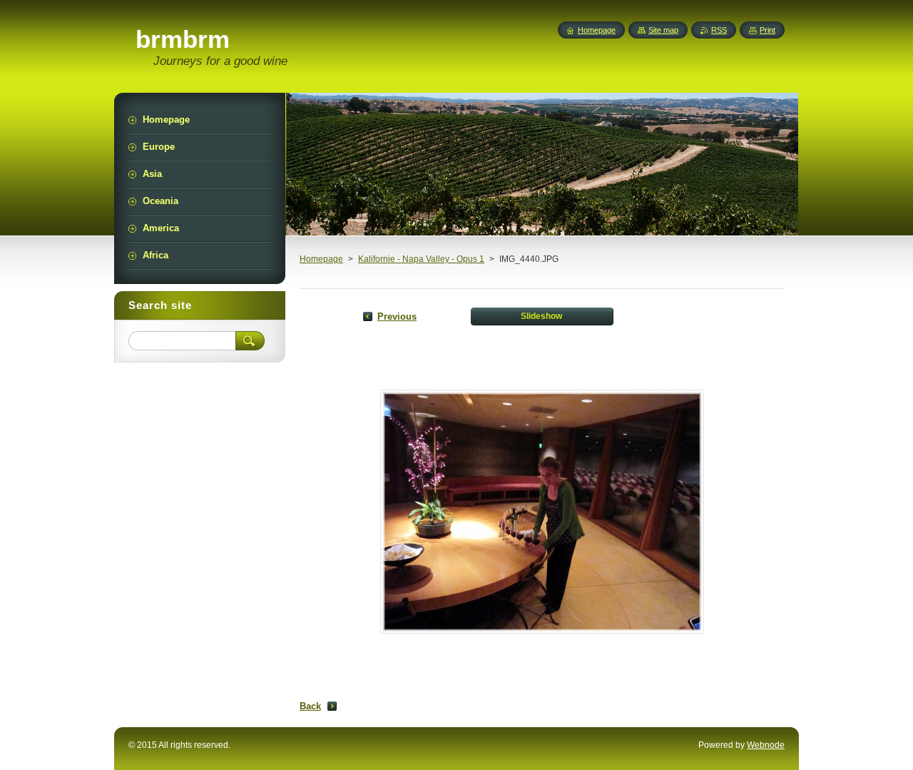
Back (310, 706)
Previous (397, 316)
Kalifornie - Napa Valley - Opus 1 (421, 259)
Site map (663, 30)
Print (767, 30)
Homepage (321, 259)
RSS (719, 30)
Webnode (766, 745)
